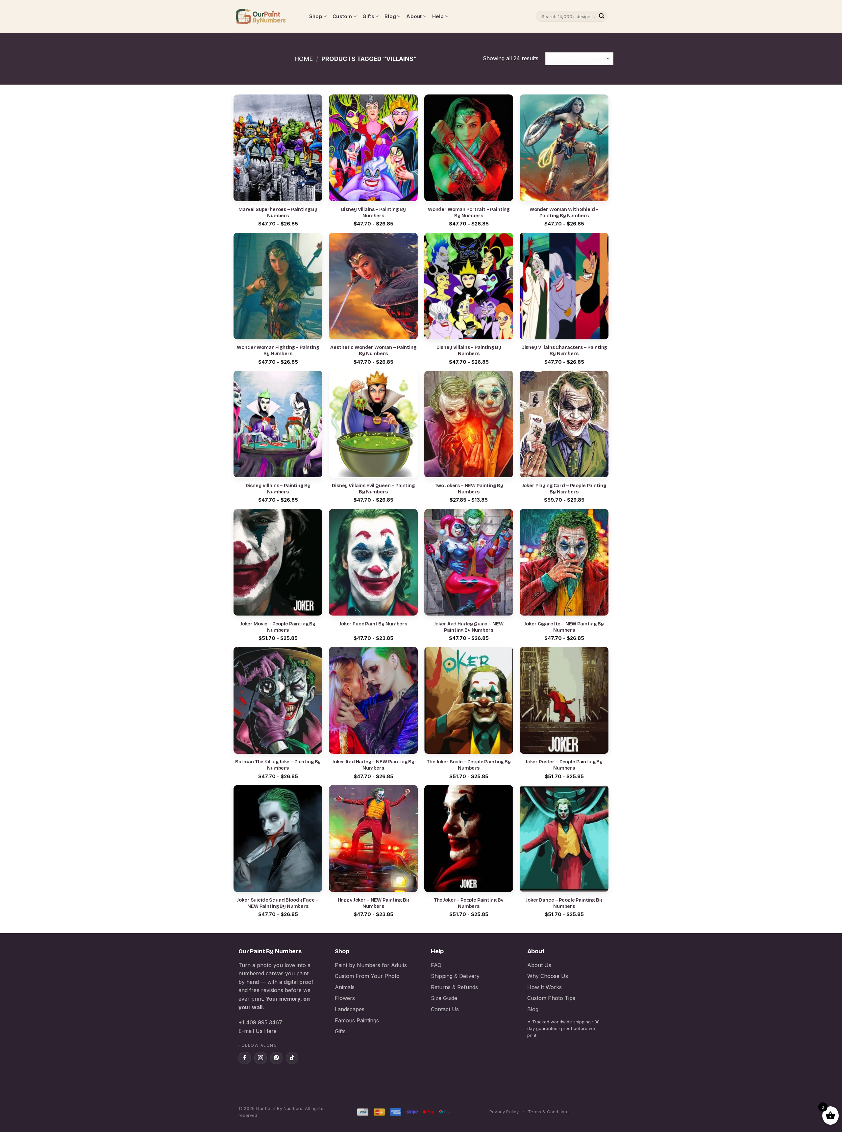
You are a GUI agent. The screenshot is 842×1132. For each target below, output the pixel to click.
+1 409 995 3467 (260, 1022)
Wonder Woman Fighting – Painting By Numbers (278, 350)
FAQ (436, 965)
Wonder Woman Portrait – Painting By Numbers (468, 213)
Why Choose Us (547, 976)
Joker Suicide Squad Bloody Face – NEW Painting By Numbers (277, 903)
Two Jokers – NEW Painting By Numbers (468, 489)
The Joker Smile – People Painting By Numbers (469, 765)
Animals (345, 987)
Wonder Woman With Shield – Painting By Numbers (564, 213)
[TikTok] (292, 1058)
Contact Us (445, 1009)
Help (438, 16)
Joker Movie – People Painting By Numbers (277, 627)
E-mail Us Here (257, 1031)
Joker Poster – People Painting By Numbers (564, 765)
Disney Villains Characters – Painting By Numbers (564, 350)
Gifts (368, 16)
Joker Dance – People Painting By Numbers (564, 903)
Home (303, 58)
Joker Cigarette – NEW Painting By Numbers (564, 627)
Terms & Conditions (549, 1111)
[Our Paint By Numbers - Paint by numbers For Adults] (266, 16)
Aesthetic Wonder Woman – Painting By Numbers (373, 350)
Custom (342, 16)
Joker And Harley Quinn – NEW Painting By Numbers (469, 627)
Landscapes (349, 1009)
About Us (539, 965)
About (414, 16)
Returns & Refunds (454, 987)
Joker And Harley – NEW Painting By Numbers (373, 765)
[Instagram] (260, 1058)
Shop (315, 16)
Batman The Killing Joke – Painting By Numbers (278, 765)
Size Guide (444, 998)
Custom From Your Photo (367, 976)
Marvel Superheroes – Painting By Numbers (277, 213)
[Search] (601, 16)
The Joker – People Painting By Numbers (469, 903)
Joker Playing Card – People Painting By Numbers (564, 489)
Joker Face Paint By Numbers (373, 624)
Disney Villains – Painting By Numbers (373, 213)
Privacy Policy (504, 1111)
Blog (390, 16)
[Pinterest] (276, 1058)
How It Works (544, 987)
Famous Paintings (357, 1020)
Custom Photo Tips (551, 998)
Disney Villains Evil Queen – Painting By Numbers (373, 489)
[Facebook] (244, 1058)
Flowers (345, 998)
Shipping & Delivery (455, 976)
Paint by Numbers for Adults (371, 965)
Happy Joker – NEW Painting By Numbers (373, 903)
